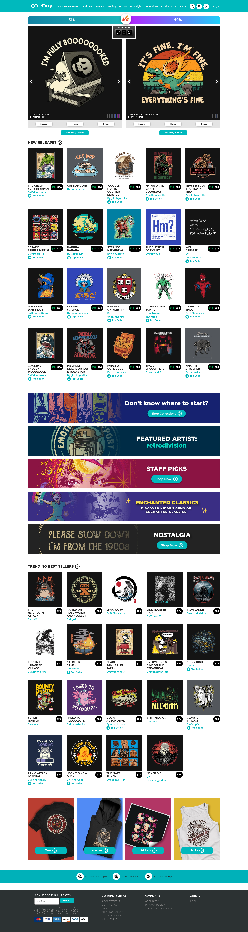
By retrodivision (196, 613)
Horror (123, 6)
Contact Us (109, 905)
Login (216, 6)
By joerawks (192, 372)
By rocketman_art (157, 672)
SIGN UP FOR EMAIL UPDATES (52, 895)
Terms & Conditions (158, 908)
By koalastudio (76, 724)
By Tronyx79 (154, 616)
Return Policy (111, 916)
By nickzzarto (115, 254)
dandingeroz (137, 117)
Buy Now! (75, 132)
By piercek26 (153, 372)
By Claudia (73, 668)
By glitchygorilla (117, 198)
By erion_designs (77, 313)
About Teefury (112, 901)
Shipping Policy (112, 912)
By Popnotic (153, 254)
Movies (99, 6)
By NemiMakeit (37, 780)
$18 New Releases (67, 6)
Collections (151, 6)
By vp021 (33, 619)
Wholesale (109, 919)
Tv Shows (86, 6)
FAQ (104, 908)
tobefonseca (39, 117)
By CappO (193, 724)
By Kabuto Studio (38, 313)
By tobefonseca (116, 372)
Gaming (111, 6)
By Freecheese (76, 189)
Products (166, 6)
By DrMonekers (37, 192)
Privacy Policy (155, 905)
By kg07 (71, 619)
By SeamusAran (115, 780)
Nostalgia (135, 6)
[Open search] (192, 6)
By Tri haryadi (75, 780)
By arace (33, 724)
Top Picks (180, 6)
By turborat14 (36, 254)
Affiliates (152, 901)
